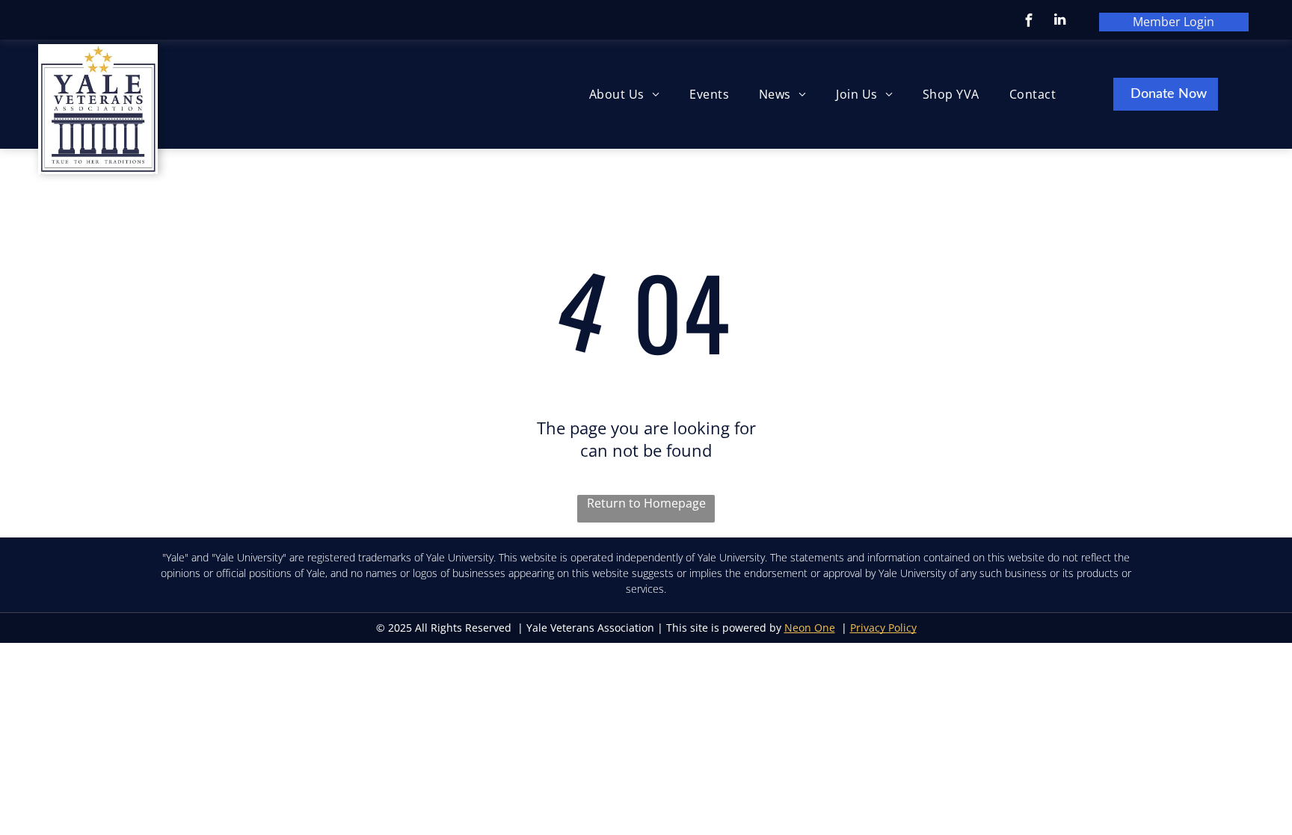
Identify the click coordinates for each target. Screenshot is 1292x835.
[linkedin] (1060, 22)
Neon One (809, 627)
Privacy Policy (883, 627)
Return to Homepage (646, 503)
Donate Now (1168, 94)
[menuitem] (624, 94)
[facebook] (1029, 22)
